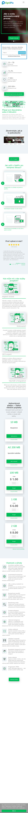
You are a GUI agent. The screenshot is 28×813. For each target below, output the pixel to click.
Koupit (14, 488)
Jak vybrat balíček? (14, 439)
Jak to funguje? (14, 159)
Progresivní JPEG (13, 667)
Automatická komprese (15, 574)
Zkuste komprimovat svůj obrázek (14, 94)
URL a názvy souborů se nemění (15, 584)
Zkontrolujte (22, 52)
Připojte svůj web (14, 38)
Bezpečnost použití (14, 593)
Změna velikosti (13, 629)
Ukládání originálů (13, 638)
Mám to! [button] (14, 810)
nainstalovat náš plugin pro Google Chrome (17, 55)
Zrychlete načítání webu (15, 565)
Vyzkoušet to (14, 436)
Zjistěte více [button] (21, 807)
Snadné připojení (13, 610)
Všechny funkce (14, 679)
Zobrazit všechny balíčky (18, 549)
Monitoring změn (13, 602)
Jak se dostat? (14, 461)
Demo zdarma (12, 657)
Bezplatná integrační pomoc (16, 649)
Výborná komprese (14, 620)
